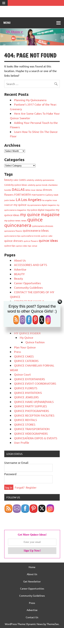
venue (34, 245)
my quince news (12, 220)
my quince (20, 204)
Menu (6, 23)
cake (15, 179)
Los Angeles (31, 199)
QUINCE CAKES (24, 356)
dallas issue (30, 189)
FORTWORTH (38, 194)
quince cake (46, 235)
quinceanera (17, 225)
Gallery (49, 194)
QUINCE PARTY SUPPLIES (30, 406)
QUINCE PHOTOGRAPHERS (31, 410)
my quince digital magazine (41, 209)
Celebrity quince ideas (15, 184)
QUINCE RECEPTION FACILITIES (34, 415)
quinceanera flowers (13, 230)
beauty (8, 179)
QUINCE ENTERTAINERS (29, 379)
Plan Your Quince (25, 347)
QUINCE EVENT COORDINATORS (35, 383)
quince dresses (13, 240)
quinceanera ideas (36, 230)
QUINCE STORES (24, 424)
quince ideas (48, 240)
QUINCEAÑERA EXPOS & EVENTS (35, 438)
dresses (47, 189)
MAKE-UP (8, 204)
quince (35, 219)
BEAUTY (19, 274)
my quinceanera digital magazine (41, 204)
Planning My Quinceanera (30, 100)
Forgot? (19, 487)
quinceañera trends (30, 235)
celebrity (30, 179)
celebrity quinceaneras (44, 179)
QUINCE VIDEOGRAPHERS (31, 433)
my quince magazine (40, 214)
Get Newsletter (32, 581)
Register (31, 487)
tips (29, 245)
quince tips (9, 245)
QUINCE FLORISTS (25, 388)
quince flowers (31, 240)
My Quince (26, 337)
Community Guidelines (28, 287)
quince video (21, 245)
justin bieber (9, 200)
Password (10, 474)
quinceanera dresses (42, 225)
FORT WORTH (22, 194)
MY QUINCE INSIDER (27, 333)
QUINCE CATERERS (26, 360)
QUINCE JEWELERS (26, 397)
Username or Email (16, 462)
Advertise (20, 269)
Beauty (18, 278)
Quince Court (22, 374)
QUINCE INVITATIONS (28, 392)
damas (39, 189)
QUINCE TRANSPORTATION (32, 429)
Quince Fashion (35, 342)
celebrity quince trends (37, 184)
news (23, 220)
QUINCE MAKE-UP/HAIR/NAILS (34, 401)
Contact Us (32, 617)
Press (17, 351)
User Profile (21, 442)
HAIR (56, 194)
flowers (9, 194)
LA (18, 199)
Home (32, 567)
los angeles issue (49, 200)
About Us (20, 260)
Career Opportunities (27, 283)
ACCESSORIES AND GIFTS (30, 264)
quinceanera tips (12, 235)
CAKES (22, 179)
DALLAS (18, 189)
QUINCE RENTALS (25, 420)
